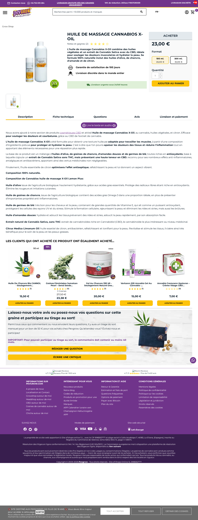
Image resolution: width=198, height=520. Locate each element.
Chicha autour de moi (37, 413)
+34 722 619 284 (37, 3)
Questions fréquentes (112, 393)
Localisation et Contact (38, 392)
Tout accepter (115, 511)
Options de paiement (112, 397)
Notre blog (69, 390)
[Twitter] (31, 429)
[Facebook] (25, 429)
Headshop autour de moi (38, 399)
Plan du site (107, 404)
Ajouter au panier (170, 83)
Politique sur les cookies (151, 393)
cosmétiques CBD (70, 132)
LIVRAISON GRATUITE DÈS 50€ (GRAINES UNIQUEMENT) (75, 4)
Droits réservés (146, 404)
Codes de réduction (73, 393)
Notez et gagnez (77, 43)
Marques (68, 404)
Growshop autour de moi (39, 396)
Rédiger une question (67, 348)
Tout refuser (146, 511)
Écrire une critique (67, 357)
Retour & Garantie (110, 386)
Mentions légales (147, 386)
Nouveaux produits (73, 386)
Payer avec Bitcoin (110, 400)
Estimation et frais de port (114, 390)
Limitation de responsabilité (153, 397)
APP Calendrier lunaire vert (77, 407)
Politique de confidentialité (152, 390)
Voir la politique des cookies (78, 517)
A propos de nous (35, 389)
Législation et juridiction (151, 400)
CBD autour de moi (36, 403)
